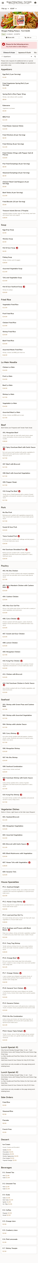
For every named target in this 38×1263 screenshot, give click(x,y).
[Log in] (35, 3)
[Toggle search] (35, 56)
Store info (11, 37)
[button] (19, 76)
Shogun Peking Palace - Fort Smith (19, 2)
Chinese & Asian (9, 53)
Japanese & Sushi (24, 53)
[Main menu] (3, 3)
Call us (28, 37)
